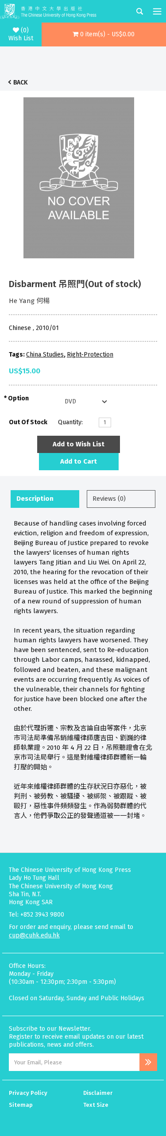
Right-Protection (90, 354)
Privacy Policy (28, 1093)
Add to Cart (78, 461)
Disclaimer (97, 1093)
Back (20, 82)
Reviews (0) (109, 499)
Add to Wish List (78, 444)
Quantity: (70, 422)
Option (18, 398)
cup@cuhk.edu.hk (34, 935)
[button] (103, 34)
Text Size (95, 1104)
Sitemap (21, 1104)
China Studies (45, 354)
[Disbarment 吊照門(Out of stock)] (78, 176)
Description (35, 499)
